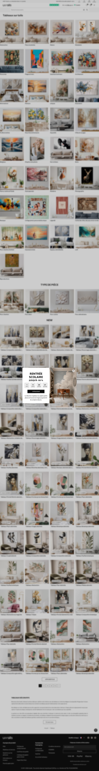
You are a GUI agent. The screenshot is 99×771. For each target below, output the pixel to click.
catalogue (36, 391)
